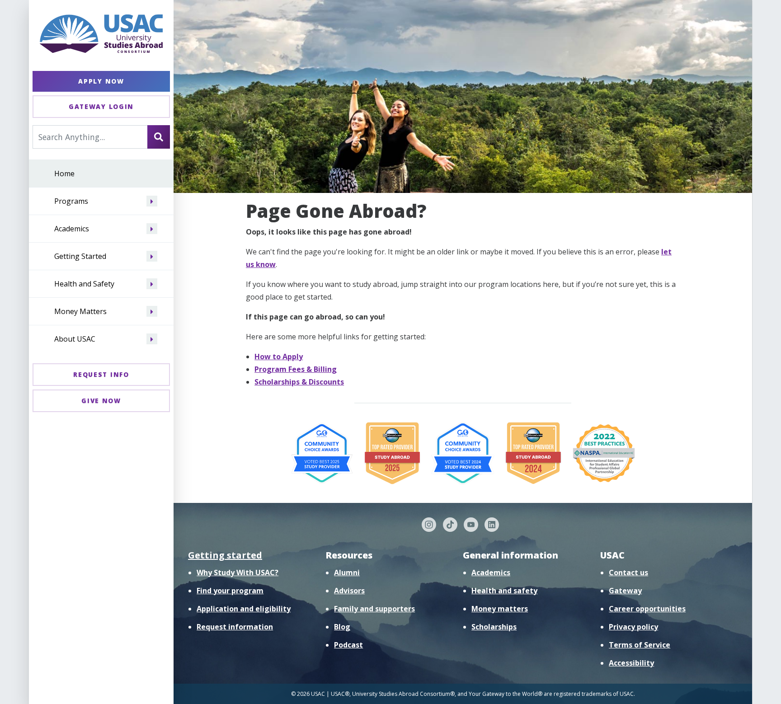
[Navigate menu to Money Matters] (152, 312)
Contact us (628, 572)
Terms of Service (639, 645)
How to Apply (278, 356)
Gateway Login (101, 106)
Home (64, 174)
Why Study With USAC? (237, 572)
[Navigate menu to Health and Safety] (152, 284)
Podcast (348, 645)
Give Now (101, 400)
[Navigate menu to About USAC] (152, 339)
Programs (71, 202)
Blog (342, 627)
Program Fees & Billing (295, 369)
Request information (235, 627)
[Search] (158, 137)
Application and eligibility (244, 609)
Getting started (225, 555)
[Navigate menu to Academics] (152, 229)
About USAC (74, 339)
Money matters (499, 609)
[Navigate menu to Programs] (152, 201)
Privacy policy (633, 627)
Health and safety (504, 591)
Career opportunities (647, 609)
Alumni (347, 572)
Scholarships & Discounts (299, 382)
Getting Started (80, 257)
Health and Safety (84, 284)
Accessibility (631, 663)
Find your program (230, 591)
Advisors (349, 591)
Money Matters (80, 312)
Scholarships (494, 627)
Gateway (625, 591)
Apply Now (101, 81)
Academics (71, 229)
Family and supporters (374, 609)
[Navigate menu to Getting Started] (152, 257)
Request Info (101, 374)
